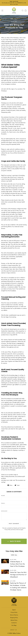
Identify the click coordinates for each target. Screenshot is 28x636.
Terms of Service (16, 529)
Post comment (14, 523)
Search (14, 610)
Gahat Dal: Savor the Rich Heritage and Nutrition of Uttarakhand (18, 574)
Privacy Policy (8, 529)
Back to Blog (15, 541)
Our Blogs (14, 625)
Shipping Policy (14, 617)
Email (3, 503)
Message (4, 511)
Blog (15, 19)
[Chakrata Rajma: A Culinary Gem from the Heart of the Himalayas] (5, 561)
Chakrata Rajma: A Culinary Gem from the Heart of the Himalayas (17, 564)
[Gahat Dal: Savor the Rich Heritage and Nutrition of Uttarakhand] (5, 572)
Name (3, 495)
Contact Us (14, 622)
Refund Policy (14, 620)
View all (14, 555)
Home (11, 19)
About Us (13, 630)
